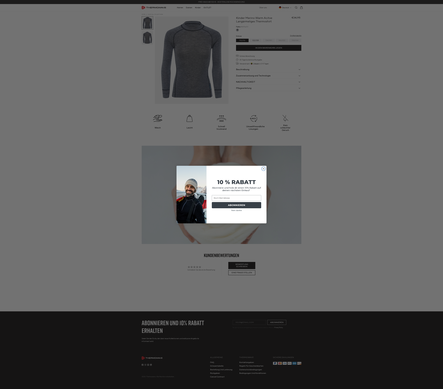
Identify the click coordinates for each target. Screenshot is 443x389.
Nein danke (236, 210)
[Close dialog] (264, 169)
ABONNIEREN (236, 205)
